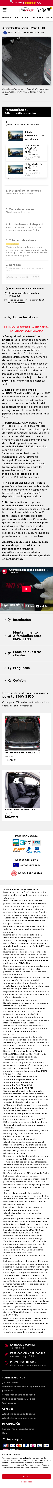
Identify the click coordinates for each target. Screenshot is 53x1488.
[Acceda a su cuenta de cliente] (44, 10)
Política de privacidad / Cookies (18, 1399)
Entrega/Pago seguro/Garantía (18, 1429)
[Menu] (10, 10)
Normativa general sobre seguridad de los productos (23, 1389)
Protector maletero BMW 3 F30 (22, 753)
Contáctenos (9, 1403)
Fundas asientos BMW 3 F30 (20, 809)
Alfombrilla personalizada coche (18, 1414)
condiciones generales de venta (18, 1395)
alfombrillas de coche (27, 909)
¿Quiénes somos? (10, 1383)
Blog (4, 1433)
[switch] (10, 17)
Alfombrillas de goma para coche (19, 1418)
